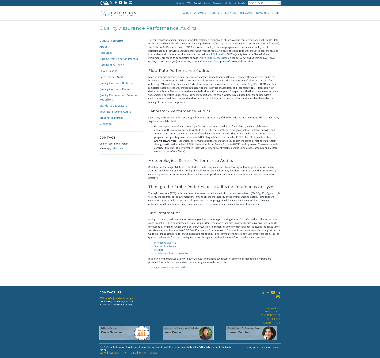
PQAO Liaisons (108, 71)
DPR (125, 352)
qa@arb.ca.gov (115, 148)
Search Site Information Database (172, 253)
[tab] (225, 3)
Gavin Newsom (111, 332)
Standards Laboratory (113, 105)
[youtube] (273, 292)
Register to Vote (271, 322)
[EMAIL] (130, 2)
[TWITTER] (111, 2)
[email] (278, 297)
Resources (215, 13)
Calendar (180, 2)
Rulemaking (246, 13)
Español (242, 2)
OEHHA (142, 352)
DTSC (133, 352)
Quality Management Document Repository (119, 97)
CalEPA (102, 352)
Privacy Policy (273, 311)
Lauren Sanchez (239, 332)
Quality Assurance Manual (115, 89)
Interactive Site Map (165, 242)
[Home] (118, 13)
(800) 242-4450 (105, 298)
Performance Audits (111, 77)
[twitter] (263, 292)
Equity (276, 13)
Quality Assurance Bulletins (116, 83)
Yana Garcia (172, 332)
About (187, 13)
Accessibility (273, 307)
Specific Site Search (165, 246)
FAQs (189, 2)
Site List (158, 249)
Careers (206, 2)
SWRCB (153, 352)
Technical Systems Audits (115, 111)
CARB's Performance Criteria (214, 58)
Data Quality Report (112, 65)
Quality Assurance (111, 40)
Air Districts (274, 319)
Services (230, 13)
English (232, 2)
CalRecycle (114, 352)
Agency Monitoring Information (170, 267)
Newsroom (262, 13)
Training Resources (111, 117)
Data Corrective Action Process (118, 59)
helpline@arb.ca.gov (124, 298)
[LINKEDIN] (125, 2)
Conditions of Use (271, 315)
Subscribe (217, 2)
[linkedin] (278, 292)
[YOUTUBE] (120, 2)
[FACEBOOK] (116, 2)
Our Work (200, 13)
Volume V (218, 54)
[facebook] (268, 292)
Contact (197, 2)
